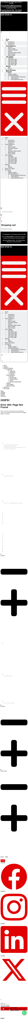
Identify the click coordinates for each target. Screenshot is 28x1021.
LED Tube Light (12, 64)
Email (2, 857)
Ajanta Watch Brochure (17, 79)
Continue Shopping (5, 1006)
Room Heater (11, 55)
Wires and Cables (11, 70)
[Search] (1, 216)
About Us (6, 536)
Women (10, 68)
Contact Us (6, 538)
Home (7, 39)
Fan (6, 139)
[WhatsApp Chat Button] (24, 1013)
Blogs (5, 540)
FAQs (5, 542)
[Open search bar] (1, 209)
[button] (14, 109)
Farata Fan (11, 44)
